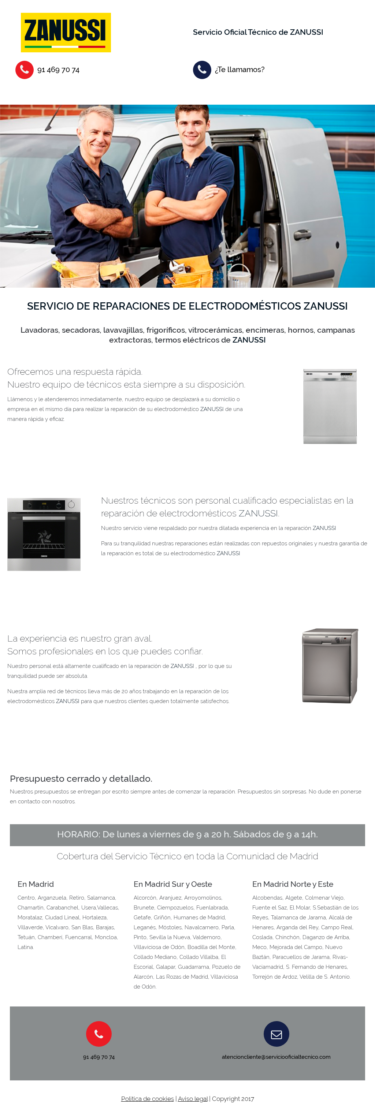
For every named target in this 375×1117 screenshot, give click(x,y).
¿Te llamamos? (240, 69)
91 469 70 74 (58, 69)
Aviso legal (193, 1098)
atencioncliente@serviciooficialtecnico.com (276, 1057)
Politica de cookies (147, 1098)
